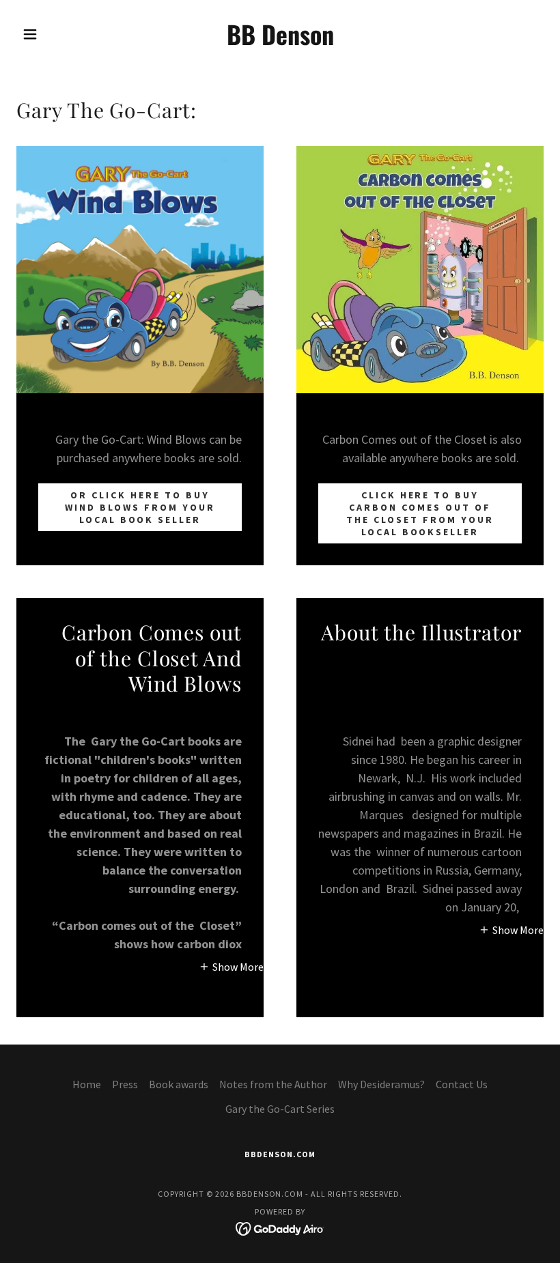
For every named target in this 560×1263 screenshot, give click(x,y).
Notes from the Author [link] (273, 1084)
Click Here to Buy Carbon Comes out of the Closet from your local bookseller (420, 513)
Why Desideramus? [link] (381, 1084)
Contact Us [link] (462, 1084)
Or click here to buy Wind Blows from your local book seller (140, 507)
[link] (280, 41)
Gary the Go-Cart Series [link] (280, 1109)
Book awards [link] (178, 1084)
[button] (56, 34)
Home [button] (86, 1084)
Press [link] (125, 1084)
